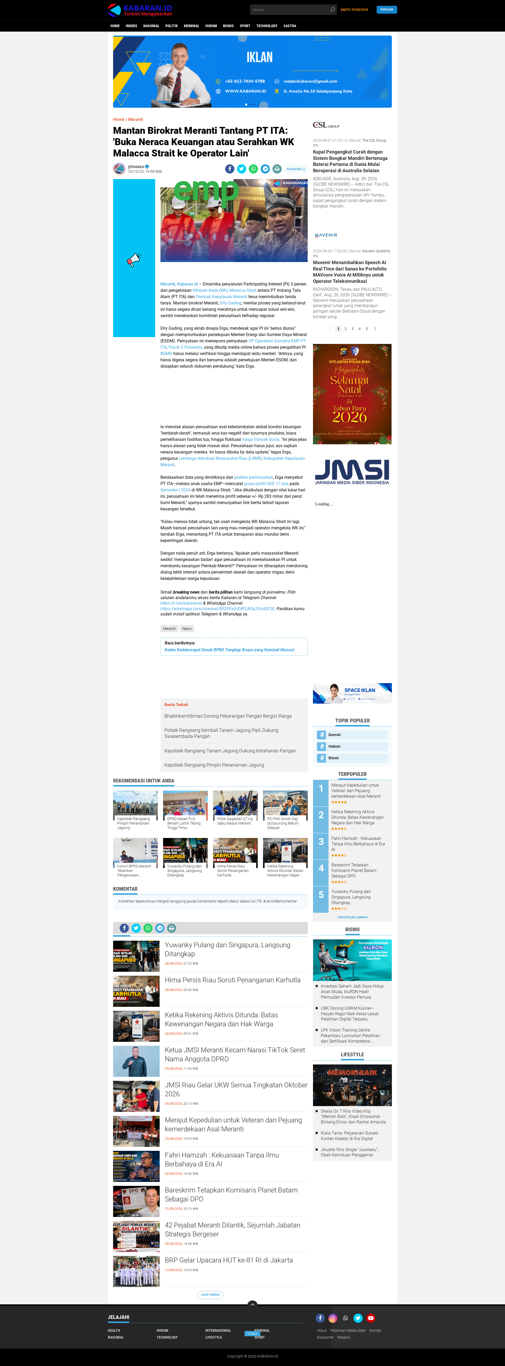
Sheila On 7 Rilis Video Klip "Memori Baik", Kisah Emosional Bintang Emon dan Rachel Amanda (353, 1117)
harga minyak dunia (260, 439)
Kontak (375, 1330)
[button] (246, 104)
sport (245, 26)
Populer (387, 9)
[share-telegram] (265, 169)
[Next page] (375, 329)
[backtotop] (252, 1305)
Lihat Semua (210, 1294)
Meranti (169, 629)
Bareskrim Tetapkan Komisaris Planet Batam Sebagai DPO (231, 1194)
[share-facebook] (229, 169)
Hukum (211, 26)
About (322, 1330)
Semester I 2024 (175, 489)
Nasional (151, 26)
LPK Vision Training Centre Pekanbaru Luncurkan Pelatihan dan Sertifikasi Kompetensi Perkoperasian (350, 1036)
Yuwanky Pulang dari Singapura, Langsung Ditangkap (227, 949)
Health (114, 1330)
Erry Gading (230, 302)
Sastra (290, 26)
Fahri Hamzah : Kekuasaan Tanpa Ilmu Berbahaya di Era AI (222, 1159)
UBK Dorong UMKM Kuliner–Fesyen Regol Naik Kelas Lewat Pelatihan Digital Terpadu (349, 1014)
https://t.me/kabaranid (181, 603)
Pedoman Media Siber (348, 1330)
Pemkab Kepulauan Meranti (221, 296)
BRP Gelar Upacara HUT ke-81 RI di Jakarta (229, 1260)
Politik (171, 26)
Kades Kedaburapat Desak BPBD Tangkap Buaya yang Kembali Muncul (229, 649)
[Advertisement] (234, 400)
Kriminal (191, 26)
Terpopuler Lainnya (352, 917)
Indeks (131, 26)
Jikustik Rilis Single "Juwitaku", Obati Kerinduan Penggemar (349, 1152)
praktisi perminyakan (253, 477)
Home (115, 26)
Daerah (335, 735)
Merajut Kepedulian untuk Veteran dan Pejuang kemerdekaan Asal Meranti (233, 1124)
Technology (266, 26)
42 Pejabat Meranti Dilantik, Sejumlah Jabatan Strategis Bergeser (232, 1229)
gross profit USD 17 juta (266, 483)
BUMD (166, 353)
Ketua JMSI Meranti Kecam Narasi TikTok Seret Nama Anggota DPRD (235, 1054)
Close (253, 1333)
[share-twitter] (241, 169)
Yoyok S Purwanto (185, 347)
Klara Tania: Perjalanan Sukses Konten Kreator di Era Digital (349, 1136)
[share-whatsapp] (253, 169)
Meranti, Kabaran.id (179, 284)
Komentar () (296, 169)
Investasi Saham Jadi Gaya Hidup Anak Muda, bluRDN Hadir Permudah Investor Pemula (352, 992)
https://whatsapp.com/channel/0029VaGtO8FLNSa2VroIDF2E (217, 608)
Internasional (218, 1330)
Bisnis (228, 26)
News (186, 629)
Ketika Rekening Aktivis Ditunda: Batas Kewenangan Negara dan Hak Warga (221, 1019)
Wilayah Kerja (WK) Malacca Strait (224, 290)
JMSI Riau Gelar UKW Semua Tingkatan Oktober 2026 (236, 1089)
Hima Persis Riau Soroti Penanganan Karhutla (233, 980)
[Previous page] (330, 329)
